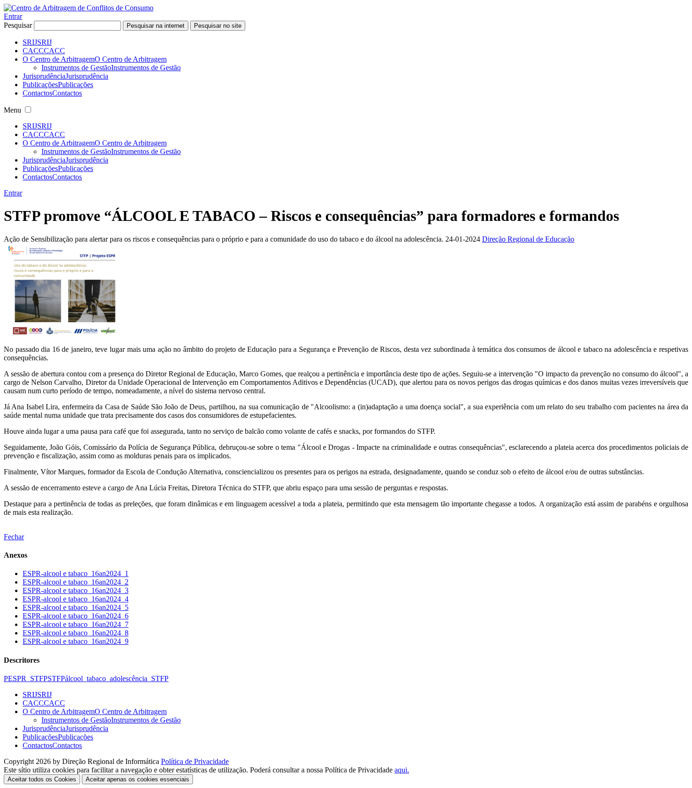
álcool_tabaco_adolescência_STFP (117, 678)
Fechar (14, 537)
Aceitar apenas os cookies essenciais (137, 779)
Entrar (13, 16)
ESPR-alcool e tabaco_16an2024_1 (76, 573)
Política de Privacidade (195, 761)
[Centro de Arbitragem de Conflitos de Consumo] (78, 8)
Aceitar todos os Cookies (42, 779)
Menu (12, 110)
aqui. (401, 770)
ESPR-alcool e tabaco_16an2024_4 (76, 599)
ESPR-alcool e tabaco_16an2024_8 (76, 633)
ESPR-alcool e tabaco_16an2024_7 (76, 624)
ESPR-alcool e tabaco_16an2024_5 (76, 607)
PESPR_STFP (26, 678)
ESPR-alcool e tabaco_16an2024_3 (76, 590)
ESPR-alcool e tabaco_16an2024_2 (76, 582)
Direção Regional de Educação (528, 239)
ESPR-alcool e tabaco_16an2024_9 (76, 641)
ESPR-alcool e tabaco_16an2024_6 (76, 616)
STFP (56, 678)
